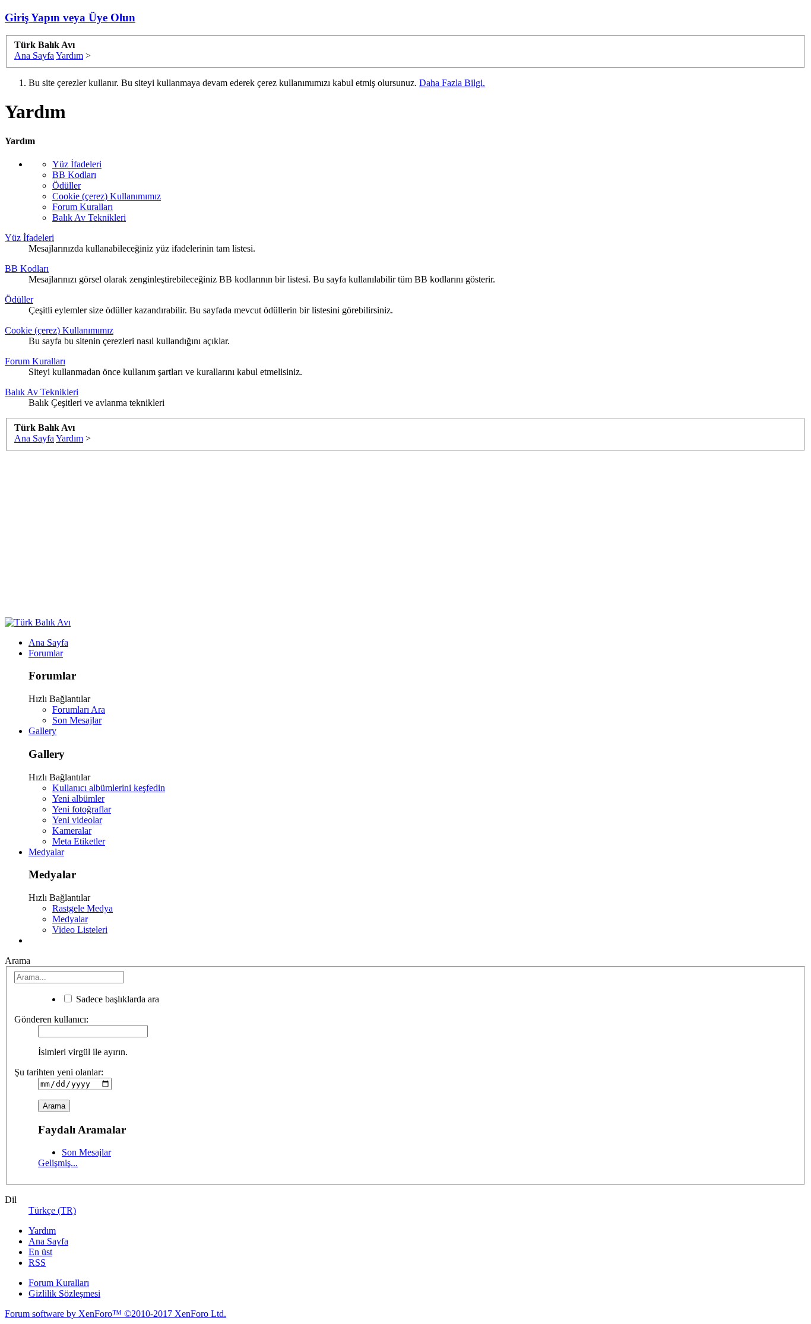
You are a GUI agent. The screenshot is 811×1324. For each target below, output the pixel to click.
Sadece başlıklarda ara (116, 999)
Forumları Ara (78, 709)
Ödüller (66, 185)
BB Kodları (74, 175)
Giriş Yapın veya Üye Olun (70, 17)
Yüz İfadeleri (77, 164)
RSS (37, 1263)
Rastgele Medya (82, 908)
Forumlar (45, 653)
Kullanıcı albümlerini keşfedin (108, 788)
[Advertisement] (361, 534)
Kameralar (71, 830)
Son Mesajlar (77, 720)
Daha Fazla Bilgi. (452, 83)
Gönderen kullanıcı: (51, 1019)
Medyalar (46, 852)
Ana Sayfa (48, 642)
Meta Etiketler (78, 841)
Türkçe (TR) (52, 1210)
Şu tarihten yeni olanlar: (58, 1072)
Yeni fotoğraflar (81, 809)
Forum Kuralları (82, 207)
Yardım (42, 1230)
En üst (40, 1252)
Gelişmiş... (58, 1163)
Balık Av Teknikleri (89, 217)
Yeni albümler (78, 798)
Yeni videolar (77, 820)
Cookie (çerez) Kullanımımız (106, 196)
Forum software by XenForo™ (115, 1314)
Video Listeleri (79, 930)
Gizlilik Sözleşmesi (64, 1293)
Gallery (42, 731)
